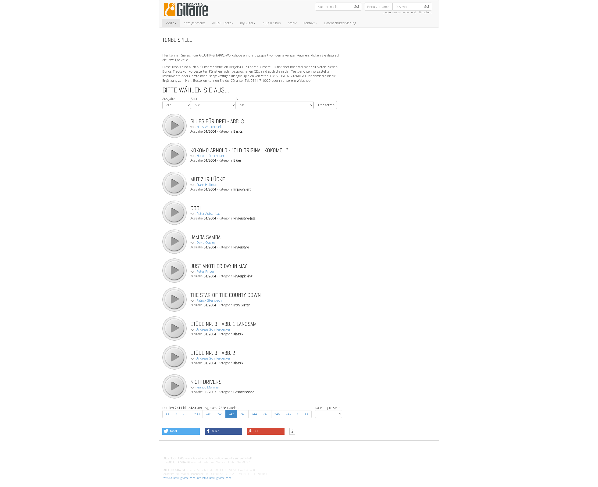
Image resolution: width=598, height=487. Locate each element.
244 (254, 414)
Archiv (292, 23)
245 (265, 414)
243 (243, 414)
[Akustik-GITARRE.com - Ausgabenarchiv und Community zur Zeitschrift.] (186, 17)
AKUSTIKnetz (221, 23)
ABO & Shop (272, 23)
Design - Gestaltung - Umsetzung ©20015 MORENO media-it (202, 450)
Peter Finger (205, 271)
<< (167, 414)
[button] (181, 431)
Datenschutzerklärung (340, 23)
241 (220, 414)
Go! (356, 6)
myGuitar (246, 23)
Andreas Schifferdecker (213, 329)
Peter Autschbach (209, 213)
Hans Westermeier (210, 126)
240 (208, 414)
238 (185, 414)
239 (197, 414)
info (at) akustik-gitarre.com (213, 478)
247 (288, 414)
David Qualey (205, 242)
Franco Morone (207, 387)
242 (231, 414)
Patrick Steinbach (209, 300)
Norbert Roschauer (210, 155)
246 (277, 414)
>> (307, 414)
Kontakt (309, 23)
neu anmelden (401, 12)
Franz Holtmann (207, 184)
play (174, 125)
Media (169, 23)
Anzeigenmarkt (194, 23)
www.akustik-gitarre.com (179, 478)
